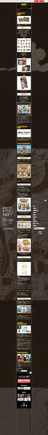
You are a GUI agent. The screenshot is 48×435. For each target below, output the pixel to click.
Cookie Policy (22, 1)
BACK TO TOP (24, 370)
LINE (44, 202)
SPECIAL (35, 217)
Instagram (39, 202)
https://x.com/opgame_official (22, 237)
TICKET (34, 208)
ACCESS (34, 226)
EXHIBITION (35, 210)
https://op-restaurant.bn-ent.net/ (22, 294)
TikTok (36, 202)
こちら (22, 368)
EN (45, 200)
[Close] (47, 1)
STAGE (34, 213)
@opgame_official (21, 194)
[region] (24, 1)
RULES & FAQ (36, 223)
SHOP (34, 219)
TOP (34, 206)
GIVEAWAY (35, 221)
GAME (19, 9)
